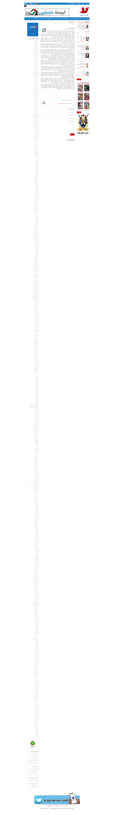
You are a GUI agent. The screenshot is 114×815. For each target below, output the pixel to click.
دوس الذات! (36, 321)
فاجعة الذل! (36, 609)
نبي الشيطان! (36, 470)
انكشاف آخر (36, 474)
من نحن (83, 3)
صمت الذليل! (36, 672)
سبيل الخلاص (36, 661)
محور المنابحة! (35, 501)
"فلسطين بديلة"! (35, 639)
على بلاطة (36, 197)
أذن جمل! (36, 387)
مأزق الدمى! (36, 435)
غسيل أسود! (36, 683)
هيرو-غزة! (36, 617)
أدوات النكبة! (36, 418)
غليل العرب (36, 528)
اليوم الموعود (35, 482)
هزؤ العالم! (36, 711)
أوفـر (37, 374)
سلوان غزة (36, 451)
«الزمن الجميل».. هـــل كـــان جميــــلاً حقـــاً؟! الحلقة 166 (81, 46)
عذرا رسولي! (36, 404)
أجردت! (37, 61)
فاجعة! (37, 401)
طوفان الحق (36, 410)
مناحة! (37, 554)
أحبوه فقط (36, 371)
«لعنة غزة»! (36, 598)
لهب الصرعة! (36, 476)
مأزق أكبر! (36, 391)
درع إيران (36, 702)
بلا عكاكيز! (36, 167)
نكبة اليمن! (36, 180)
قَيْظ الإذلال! (36, 313)
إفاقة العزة (36, 269)
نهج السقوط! (36, 144)
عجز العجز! (36, 644)
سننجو (37, 156)
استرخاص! (36, 548)
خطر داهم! (36, 531)
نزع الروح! (36, 626)
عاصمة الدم (36, 213)
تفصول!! (36, 681)
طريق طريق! (36, 448)
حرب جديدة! (36, 628)
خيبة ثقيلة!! (36, 622)
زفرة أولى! (36, 543)
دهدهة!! (36, 689)
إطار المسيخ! (36, 719)
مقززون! (37, 509)
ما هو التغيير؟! (35, 490)
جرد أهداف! (36, 147)
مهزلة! (37, 532)
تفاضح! (37, 680)
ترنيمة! (37, 730)
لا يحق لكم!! (36, 200)
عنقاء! (37, 224)
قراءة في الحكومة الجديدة (33, 485)
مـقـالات (87, 21)
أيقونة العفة (35, 315)
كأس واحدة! (36, 714)
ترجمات (71, 18)
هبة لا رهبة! (36, 564)
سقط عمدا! (36, 556)
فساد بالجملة (36, 128)
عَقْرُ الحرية (36, 257)
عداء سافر (36, 225)
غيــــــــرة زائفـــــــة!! (35, 50)
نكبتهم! (37, 329)
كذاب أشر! (36, 272)
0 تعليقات (55, 23)
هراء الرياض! (36, 297)
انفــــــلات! (36, 163)
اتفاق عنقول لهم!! (35, 116)
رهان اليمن (36, 437)
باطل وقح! (36, 338)
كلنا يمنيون (36, 45)
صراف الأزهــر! (36, 67)
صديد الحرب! (36, 294)
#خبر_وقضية (84, 15)
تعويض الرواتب (35, 122)
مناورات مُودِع (35, 241)
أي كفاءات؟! (36, 409)
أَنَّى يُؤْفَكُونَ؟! (35, 335)
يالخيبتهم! (36, 178)
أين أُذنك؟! (36, 728)
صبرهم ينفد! (36, 351)
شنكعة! (37, 363)
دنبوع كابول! (36, 249)
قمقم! (37, 551)
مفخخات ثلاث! (35, 106)
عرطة (37, 512)
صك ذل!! (37, 636)
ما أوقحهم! (36, 614)
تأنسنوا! (37, 161)
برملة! (37, 105)
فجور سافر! (36, 570)
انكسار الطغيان (36, 299)
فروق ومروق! (36, 136)
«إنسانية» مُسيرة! (35, 286)
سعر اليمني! (36, 92)
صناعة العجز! (36, 308)
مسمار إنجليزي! (35, 84)
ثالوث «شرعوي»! (35, 117)
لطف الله (36, 155)
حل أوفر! (36, 658)
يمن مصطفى (36, 496)
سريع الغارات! (36, 426)
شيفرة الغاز (36, 114)
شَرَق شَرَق (36, 255)
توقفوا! (36, 656)
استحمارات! (36, 69)
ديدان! (37, 562)
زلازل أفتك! (36, 692)
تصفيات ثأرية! (36, 346)
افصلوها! (36, 388)
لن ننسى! (36, 498)
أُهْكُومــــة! (36, 64)
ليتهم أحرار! (36, 203)
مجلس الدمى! (36, 305)
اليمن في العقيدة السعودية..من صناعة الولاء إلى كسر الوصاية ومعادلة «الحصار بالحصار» (81, 27)
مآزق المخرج (36, 152)
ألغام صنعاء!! (36, 89)
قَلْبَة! (37, 550)
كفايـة (37, 142)
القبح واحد (36, 95)
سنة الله (37, 285)
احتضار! (37, 443)
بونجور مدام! (36, 58)
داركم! (37, 192)
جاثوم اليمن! (36, 587)
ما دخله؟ (36, 573)
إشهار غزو (36, 247)
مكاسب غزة (36, 539)
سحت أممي (36, 216)
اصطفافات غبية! (35, 296)
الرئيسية (87, 3)
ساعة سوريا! (36, 521)
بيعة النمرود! (36, 586)
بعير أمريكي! (36, 438)
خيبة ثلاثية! (36, 565)
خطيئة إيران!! (36, 708)
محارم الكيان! (36, 432)
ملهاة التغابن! (36, 233)
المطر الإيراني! (36, 368)
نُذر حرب (37, 648)
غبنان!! (37, 454)
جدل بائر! (37, 716)
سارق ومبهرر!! (36, 686)
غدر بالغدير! (36, 589)
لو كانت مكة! (36, 484)
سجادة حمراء (49, 18)
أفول (37, 446)
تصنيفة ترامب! (35, 540)
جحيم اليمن (36, 581)
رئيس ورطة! (36, 567)
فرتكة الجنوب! (35, 669)
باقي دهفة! (36, 373)
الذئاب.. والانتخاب (35, 56)
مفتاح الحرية (36, 326)
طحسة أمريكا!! (35, 576)
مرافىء (37, 18)
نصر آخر (37, 421)
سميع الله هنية (35, 481)
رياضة (45, 18)
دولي (81, 18)
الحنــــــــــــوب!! (35, 80)
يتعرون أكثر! (36, 354)
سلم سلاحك (36, 355)
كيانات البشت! (36, 111)
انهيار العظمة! (35, 125)
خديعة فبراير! (36, 42)
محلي (88, 18)
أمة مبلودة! (36, 611)
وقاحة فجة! (36, 399)
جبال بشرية (36, 534)
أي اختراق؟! (36, 623)
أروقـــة (41, 18)
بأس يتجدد (36, 584)
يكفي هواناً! (36, 98)
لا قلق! (37, 360)
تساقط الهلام (36, 238)
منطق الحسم (36, 349)
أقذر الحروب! (36, 141)
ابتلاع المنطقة (35, 697)
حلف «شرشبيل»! (35, 293)
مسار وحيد (36, 717)
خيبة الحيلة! (36, 637)
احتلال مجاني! (36, 642)
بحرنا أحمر (36, 434)
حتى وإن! (36, 379)
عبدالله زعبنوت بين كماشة (33, 786)
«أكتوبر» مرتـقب (35, 103)
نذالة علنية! (36, 612)
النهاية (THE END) (35, 73)
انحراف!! (37, 634)
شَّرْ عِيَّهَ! (37, 304)
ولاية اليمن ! (36, 183)
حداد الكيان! (36, 600)
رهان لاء (37, 175)
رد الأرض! (37, 246)
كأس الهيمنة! (36, 722)
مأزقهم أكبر (36, 492)
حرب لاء (37, 319)
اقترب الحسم (36, 250)
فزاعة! (37, 731)
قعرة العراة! (36, 462)
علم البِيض (36, 678)
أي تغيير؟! (36, 471)
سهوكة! (36, 332)
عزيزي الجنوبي (35, 667)
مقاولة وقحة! (35, 210)
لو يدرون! (36, 396)
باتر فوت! (36, 72)
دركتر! (37, 158)
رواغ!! (37, 703)
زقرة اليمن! (36, 362)
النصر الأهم (36, 507)
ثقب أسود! (36, 608)
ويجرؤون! (36, 424)
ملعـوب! (36, 670)
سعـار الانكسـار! (35, 283)
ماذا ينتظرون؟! (35, 208)
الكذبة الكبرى (36, 705)
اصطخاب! (36, 83)
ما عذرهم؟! (36, 120)
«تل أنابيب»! (36, 479)
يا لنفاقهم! (36, 277)
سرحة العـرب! (36, 620)
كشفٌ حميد (36, 291)
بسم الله (36, 561)
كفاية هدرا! (36, 316)
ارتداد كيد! (36, 244)
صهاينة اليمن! (36, 427)
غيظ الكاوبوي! (35, 465)
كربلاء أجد (36, 415)
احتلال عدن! (36, 504)
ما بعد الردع (36, 166)
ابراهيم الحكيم (72, 23)
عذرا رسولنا (36, 260)
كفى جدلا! (36, 493)
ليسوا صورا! (36, 517)
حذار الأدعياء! (36, 130)
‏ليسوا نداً (36, 172)
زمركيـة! (37, 191)
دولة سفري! (36, 258)
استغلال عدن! (36, 506)
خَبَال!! (37, 445)
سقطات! (36, 133)
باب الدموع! (36, 601)
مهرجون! (36, 631)
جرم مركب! (36, 377)
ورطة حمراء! (36, 440)
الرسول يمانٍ (36, 261)
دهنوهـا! (36, 169)
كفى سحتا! (36, 365)
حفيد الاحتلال (36, 48)
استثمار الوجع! (36, 127)
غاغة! (37, 390)
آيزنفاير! (37, 468)
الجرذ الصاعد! (36, 590)
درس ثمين (36, 274)
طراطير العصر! (36, 59)
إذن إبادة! (36, 139)
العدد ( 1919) (80, 101)
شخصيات (55, 18)
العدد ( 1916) (87, 109)
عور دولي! (36, 650)
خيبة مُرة (36, 327)
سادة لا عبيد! (36, 202)
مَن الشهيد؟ (36, 515)
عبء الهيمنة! (36, 733)
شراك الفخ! (36, 727)
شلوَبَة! (37, 222)
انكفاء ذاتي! (36, 675)
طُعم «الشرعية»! (35, 239)
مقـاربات (60, 18)
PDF (34, 18)
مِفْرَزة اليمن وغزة (35, 429)
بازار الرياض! (36, 219)
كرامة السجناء (36, 340)
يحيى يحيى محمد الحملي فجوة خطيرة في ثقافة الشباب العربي (33, 774)
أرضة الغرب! (36, 288)
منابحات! (36, 402)
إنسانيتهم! (36, 266)
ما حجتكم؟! (36, 330)
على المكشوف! (35, 545)
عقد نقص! (36, 86)
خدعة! (37, 318)
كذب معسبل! (36, 228)
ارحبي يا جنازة (36, 385)
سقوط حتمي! (35, 673)
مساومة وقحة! (35, 282)
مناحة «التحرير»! (35, 268)
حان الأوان (36, 230)
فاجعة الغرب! (36, 460)
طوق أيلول (36, 633)
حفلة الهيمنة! (35, 343)
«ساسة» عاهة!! (35, 344)
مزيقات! (37, 382)
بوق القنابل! (36, 53)
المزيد (77, 41)
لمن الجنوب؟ (36, 78)
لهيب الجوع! (36, 352)
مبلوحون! (36, 376)
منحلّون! (36, 645)
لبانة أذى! (36, 357)
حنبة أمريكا (36, 423)
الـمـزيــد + (79, 79)
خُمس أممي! (36, 62)
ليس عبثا (36, 495)
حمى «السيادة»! (35, 235)
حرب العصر (36, 145)
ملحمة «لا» (36, 659)
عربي (84, 18)
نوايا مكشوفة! (35, 691)
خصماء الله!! (36, 606)
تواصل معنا (78, 3)
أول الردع (36, 131)
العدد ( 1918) (87, 101)
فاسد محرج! (36, 70)
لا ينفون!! (36, 199)
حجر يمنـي (36, 625)
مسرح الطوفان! (35, 503)
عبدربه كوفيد (35, 153)
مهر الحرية (36, 186)
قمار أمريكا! (36, 542)
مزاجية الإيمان (36, 150)
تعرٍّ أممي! (36, 164)
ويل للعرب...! (36, 694)
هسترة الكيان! (36, 592)
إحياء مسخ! (36, 280)
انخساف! (36, 459)
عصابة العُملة (36, 263)
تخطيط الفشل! (35, 310)
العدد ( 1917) (80, 109)
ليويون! (37, 205)
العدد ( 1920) (87, 92)
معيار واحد (36, 252)
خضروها (83, 71)
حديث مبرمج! (36, 664)
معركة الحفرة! (35, 579)
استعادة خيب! (36, 655)
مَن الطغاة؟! (36, 725)
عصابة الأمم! (36, 47)
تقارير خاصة (76, 18)
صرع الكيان (36, 413)
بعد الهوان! (36, 449)
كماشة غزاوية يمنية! (34, 603)
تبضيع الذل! (36, 597)
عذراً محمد (36, 109)
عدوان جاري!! (36, 75)
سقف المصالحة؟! (35, 94)
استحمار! (37, 194)
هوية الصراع (36, 720)
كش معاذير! (36, 366)
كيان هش (36, 529)
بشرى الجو (36, 119)
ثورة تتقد (36, 520)
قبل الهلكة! (36, 559)
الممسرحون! (36, 457)
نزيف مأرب (36, 236)
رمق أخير (36, 302)
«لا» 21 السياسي (66, 18)
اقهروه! (37, 647)
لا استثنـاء (36, 188)
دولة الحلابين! (36, 81)
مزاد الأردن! (36, 307)
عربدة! (37, 684)
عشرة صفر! (36, 523)
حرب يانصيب (36, 575)
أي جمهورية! (36, 177)
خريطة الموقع (71, 3)
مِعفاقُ (37, 537)
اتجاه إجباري (36, 706)
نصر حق (37, 100)
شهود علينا (36, 518)
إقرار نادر (37, 653)
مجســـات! (36, 189)
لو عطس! (36, 456)
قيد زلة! (37, 473)
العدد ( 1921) (80, 92)
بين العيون (36, 324)
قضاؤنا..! (36, 398)
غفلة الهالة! (36, 341)
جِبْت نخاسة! (36, 227)
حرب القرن (36, 412)
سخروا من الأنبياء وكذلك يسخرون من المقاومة (81, 54)
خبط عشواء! (36, 393)
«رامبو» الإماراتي (35, 271)
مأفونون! (36, 595)
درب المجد (36, 211)
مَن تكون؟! (36, 97)
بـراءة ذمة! (36, 214)
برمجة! (37, 487)
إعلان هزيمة (36, 700)
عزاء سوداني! (36, 108)
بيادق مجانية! (36, 695)
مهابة (37, 553)
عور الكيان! (36, 578)
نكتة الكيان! (36, 526)
